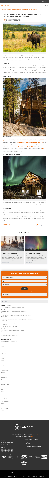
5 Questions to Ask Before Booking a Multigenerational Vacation (13, 322)
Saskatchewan (4, 405)
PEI (1, 396)
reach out (36, 434)
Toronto (2, 410)
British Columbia (4, 353)
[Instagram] (2, 450)
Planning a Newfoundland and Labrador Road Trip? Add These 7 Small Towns (16, 315)
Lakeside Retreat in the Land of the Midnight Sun (24, 146)
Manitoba (3, 372)
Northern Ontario (4, 382)
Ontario (2, 391)
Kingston (3, 365)
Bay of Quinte (3, 351)
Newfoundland (4, 377)
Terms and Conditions (25, 476)
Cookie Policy (42, 476)
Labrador (3, 367)
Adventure (3, 346)
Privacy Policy (34, 476)
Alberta (2, 348)
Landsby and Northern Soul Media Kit (33, 446)
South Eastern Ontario (5, 408)
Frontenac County (4, 363)
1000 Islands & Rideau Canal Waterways (9, 341)
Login (27, 442)
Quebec (2, 403)
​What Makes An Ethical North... (34, 253)
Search (24, 288)
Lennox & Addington (5, 370)
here (32, 436)
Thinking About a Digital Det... (10, 253)
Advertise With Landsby (31, 439)
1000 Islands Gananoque (6, 344)
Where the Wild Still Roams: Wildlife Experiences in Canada (12, 330)
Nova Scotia (3, 386)
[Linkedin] (8, 450)
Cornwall (2, 360)
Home (2, 9)
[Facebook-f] (5, 450)
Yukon (5, 9)
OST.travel (28, 472)
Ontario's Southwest (5, 394)
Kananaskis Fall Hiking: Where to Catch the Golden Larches (12, 307)
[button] (46, 5)
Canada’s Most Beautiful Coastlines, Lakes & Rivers (11, 326)
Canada (2, 358)
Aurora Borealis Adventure (28, 150)
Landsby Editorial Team (16, 20)
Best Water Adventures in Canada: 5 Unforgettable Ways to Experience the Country (17, 319)
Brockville (3, 355)
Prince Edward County (5, 398)
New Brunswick (4, 374)
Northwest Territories (5, 384)
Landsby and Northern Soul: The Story (11, 476)
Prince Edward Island (5, 401)
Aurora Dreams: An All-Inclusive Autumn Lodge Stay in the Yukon (30, 142)
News (2, 379)
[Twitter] (12, 450)
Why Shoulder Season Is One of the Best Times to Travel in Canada (14, 311)
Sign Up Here (28, 443)
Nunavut (2, 389)
